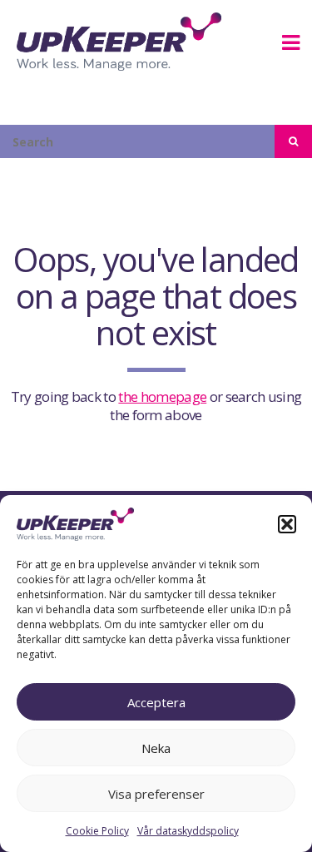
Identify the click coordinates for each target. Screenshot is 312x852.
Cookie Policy (97, 831)
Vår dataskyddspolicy (188, 831)
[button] (287, 524)
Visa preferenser (156, 793)
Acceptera (156, 702)
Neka (156, 748)
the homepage (162, 396)
